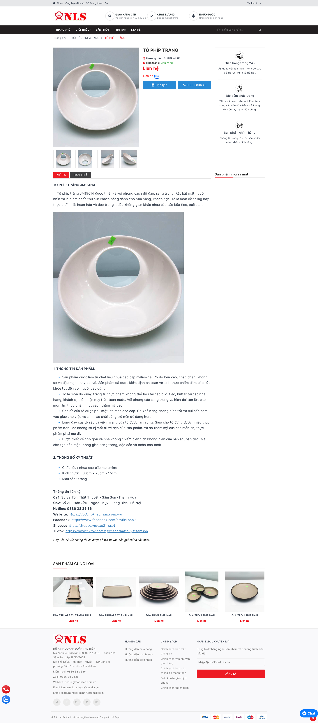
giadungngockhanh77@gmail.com (82, 692)
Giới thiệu (83, 29)
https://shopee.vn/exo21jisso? (91, 525)
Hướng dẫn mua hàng (138, 649)
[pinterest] (96, 702)
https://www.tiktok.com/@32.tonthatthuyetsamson (107, 531)
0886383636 (196, 85)
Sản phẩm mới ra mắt (231, 174)
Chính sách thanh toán (175, 687)
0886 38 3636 (76, 671)
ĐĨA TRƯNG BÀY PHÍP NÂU (116, 615)
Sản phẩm (102, 29)
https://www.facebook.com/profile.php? (103, 520)
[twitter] (57, 702)
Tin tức (121, 29)
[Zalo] (6, 699)
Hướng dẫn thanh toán (139, 654)
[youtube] (87, 702)
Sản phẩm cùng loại (73, 564)
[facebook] (66, 702)
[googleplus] (77, 702)
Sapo (117, 717)
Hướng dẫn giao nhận (138, 659)
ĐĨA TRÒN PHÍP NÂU (159, 615)
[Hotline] (6, 689)
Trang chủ (63, 29)
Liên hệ (136, 29)
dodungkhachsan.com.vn (80, 682)
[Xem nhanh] (73, 621)
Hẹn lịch (161, 85)
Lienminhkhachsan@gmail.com (80, 687)
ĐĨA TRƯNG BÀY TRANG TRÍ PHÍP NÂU (77, 615)
